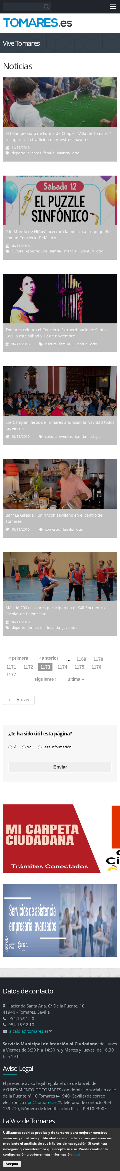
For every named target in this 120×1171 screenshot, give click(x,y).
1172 (28, 667)
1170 (98, 659)
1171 (11, 667)
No (29, 746)
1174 (62, 667)
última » (76, 679)
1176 (96, 667)
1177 (11, 674)
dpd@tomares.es (43, 1102)
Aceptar (12, 1164)
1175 (79, 667)
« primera (18, 658)
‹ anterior (48, 658)
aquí (76, 1154)
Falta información (56, 746)
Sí (14, 746)
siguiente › (45, 679)
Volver (23, 699)
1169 (81, 659)
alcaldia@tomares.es (30, 1031)
